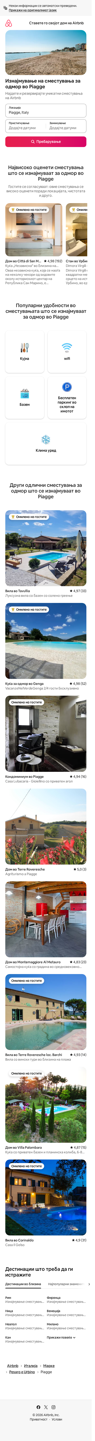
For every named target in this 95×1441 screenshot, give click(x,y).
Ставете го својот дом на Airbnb (56, 23)
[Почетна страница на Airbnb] (8, 23)
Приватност (39, 1419)
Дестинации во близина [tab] (23, 1284)
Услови (57, 1419)
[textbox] (25, 128)
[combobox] (46, 112)
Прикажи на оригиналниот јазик (33, 10)
